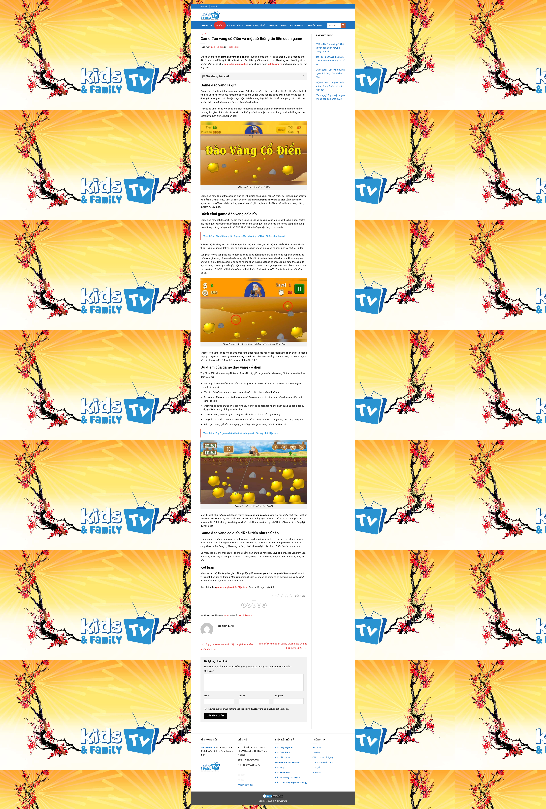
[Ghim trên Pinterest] (259, 605)
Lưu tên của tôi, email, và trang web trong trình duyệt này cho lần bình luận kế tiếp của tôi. (248, 709)
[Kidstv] (212, 15)
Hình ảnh (273, 25)
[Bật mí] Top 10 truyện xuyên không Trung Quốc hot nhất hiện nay (330, 86)
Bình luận (209, 671)
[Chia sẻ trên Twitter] (248, 605)
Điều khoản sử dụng (323, 757)
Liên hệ (214, 6)
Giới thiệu (204, 6)
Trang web (278, 696)
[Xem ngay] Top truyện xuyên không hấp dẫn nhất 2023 (330, 97)
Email (242, 696)
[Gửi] (343, 25)
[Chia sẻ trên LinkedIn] (264, 605)
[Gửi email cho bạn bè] (254, 605)
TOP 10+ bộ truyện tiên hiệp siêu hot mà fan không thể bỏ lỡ (330, 61)
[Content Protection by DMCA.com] (273, 796)
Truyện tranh (315, 25)
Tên (206, 696)
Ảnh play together (284, 747)
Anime (284, 25)
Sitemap (317, 772)
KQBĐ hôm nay (245, 784)
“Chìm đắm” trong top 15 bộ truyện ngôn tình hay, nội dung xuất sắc (330, 48)
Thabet (241, 774)
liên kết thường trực (246, 615)
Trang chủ (207, 25)
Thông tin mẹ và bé (255, 25)
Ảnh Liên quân (282, 757)
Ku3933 (242, 769)
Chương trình (234, 25)
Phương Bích (233, 47)
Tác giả (316, 767)
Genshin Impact (297, 25)
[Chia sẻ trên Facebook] (243, 605)
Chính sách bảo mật (323, 762)
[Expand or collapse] (304, 76)
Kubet (241, 779)
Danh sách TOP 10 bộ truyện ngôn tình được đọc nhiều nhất (330, 73)
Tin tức (219, 25)
